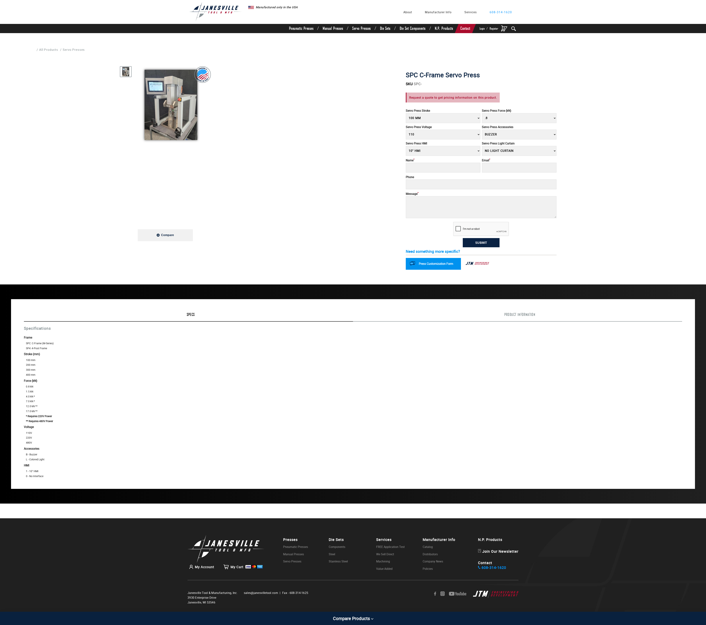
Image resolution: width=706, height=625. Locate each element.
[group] (171, 105)
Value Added (384, 569)
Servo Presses (361, 28)
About (407, 12)
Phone (410, 177)
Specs (191, 315)
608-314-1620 (501, 12)
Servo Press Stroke (418, 110)
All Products (48, 49)
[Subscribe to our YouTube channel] (457, 594)
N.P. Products (444, 28)
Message (412, 194)
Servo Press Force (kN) (496, 110)
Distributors (430, 554)
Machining (383, 561)
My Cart (237, 567)
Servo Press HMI (416, 143)
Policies (428, 569)
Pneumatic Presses (301, 28)
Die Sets (385, 28)
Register (494, 28)
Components (337, 547)
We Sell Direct (385, 554)
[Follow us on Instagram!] (442, 593)
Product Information (520, 315)
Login (482, 28)
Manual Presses (333, 28)
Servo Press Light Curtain (498, 143)
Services (470, 12)
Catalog (428, 547)
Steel (332, 554)
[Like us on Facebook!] (435, 594)
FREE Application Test (390, 547)
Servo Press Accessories (497, 127)
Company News (433, 561)
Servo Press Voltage (419, 127)
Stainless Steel (338, 561)
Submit (481, 242)
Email (486, 160)
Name (410, 160)
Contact (465, 28)
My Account (204, 567)
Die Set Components (413, 28)
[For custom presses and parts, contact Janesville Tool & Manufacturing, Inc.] (226, 549)
